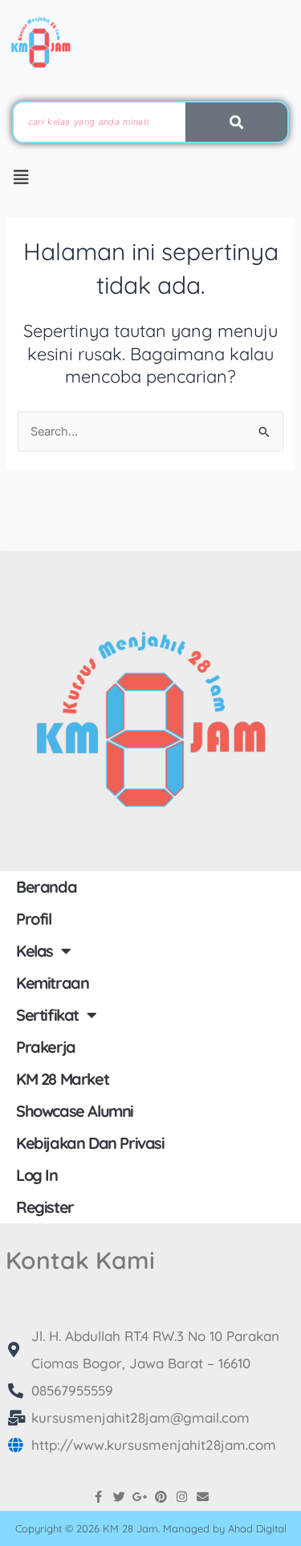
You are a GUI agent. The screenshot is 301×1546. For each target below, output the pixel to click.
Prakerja (45, 1047)
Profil (33, 919)
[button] (21, 177)
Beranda (46, 887)
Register (45, 1207)
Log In (37, 1175)
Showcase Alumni (74, 1111)
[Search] (236, 122)
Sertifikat (47, 1015)
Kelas (34, 951)
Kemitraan (52, 983)
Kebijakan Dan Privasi (90, 1143)
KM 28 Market (62, 1079)
